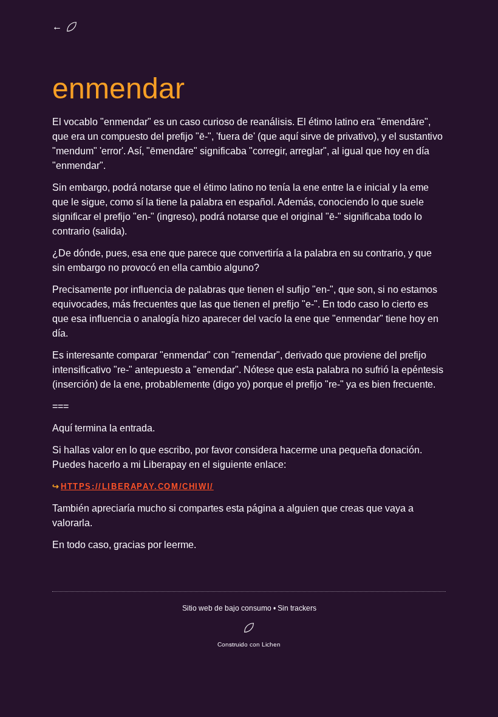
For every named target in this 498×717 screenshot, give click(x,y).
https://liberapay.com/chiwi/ (137, 486)
